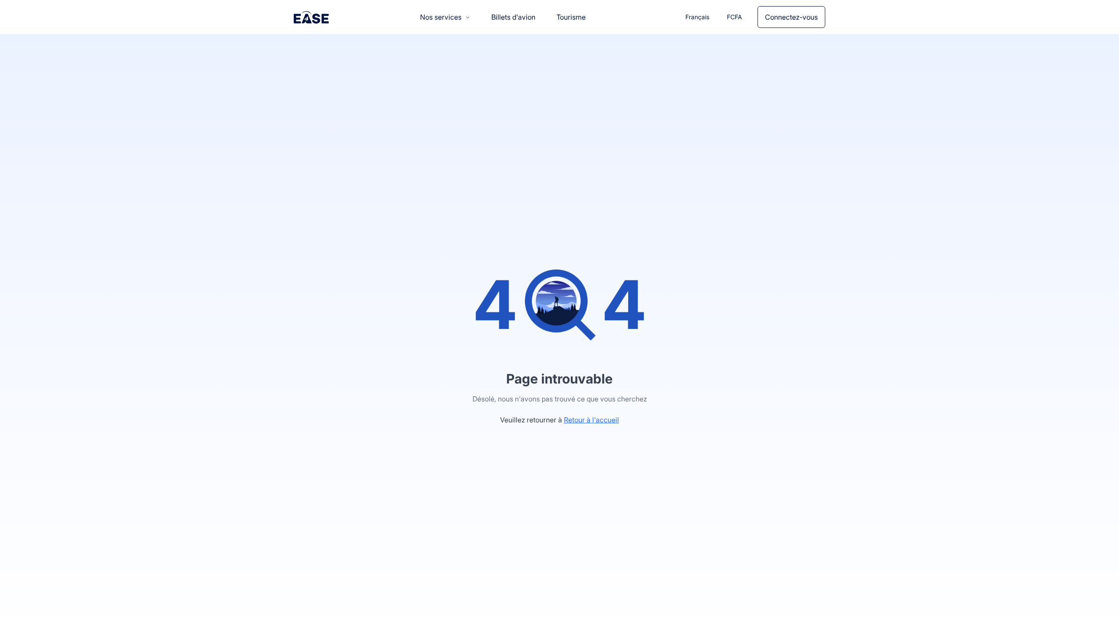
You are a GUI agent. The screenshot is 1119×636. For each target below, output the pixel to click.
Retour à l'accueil (591, 419)
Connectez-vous (791, 17)
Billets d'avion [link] (513, 17)
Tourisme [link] (571, 17)
